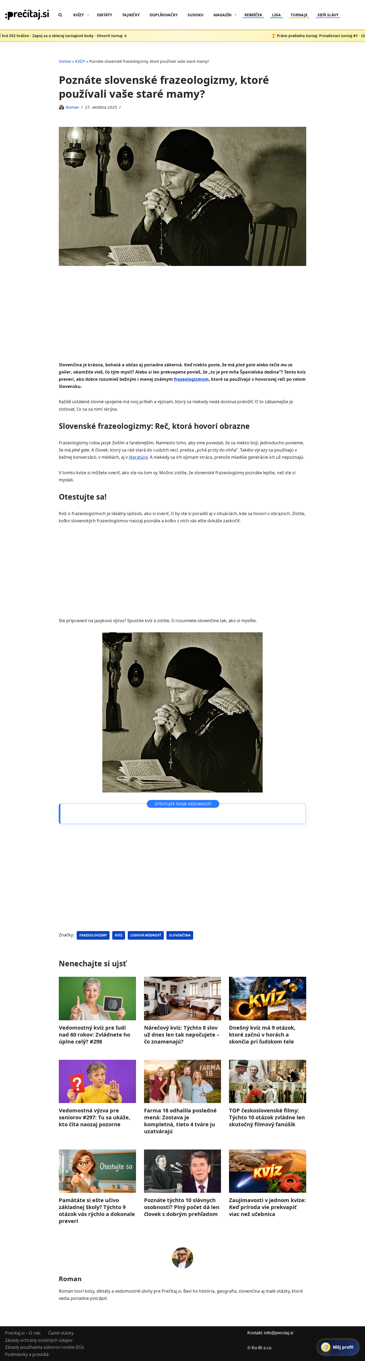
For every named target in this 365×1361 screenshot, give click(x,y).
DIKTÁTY (104, 14)
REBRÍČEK (253, 14)
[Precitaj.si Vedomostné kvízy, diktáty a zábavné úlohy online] (27, 15)
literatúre (138, 457)
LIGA (276, 14)
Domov (65, 61)
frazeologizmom (191, 379)
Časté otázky (61, 1333)
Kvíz (118, 935)
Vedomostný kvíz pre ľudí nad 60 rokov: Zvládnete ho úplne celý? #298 (94, 1034)
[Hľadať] (60, 15)
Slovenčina (180, 935)
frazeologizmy (93, 935)
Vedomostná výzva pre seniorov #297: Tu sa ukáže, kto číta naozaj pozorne (94, 1117)
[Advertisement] (182, 321)
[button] (88, 15)
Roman (72, 107)
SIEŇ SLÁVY (328, 14)
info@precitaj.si (278, 1333)
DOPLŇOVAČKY (164, 14)
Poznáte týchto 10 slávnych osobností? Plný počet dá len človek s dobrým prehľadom (181, 1207)
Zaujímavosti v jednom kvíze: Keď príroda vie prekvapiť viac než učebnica (267, 1207)
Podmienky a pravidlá (27, 1354)
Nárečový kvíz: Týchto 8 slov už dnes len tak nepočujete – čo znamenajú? (181, 1034)
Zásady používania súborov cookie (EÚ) (44, 1347)
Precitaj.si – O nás (23, 1333)
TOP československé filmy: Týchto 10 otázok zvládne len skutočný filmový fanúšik (267, 1117)
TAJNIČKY (131, 14)
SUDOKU (196, 14)
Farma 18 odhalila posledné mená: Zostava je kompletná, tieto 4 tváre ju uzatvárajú (180, 1121)
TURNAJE (299, 14)
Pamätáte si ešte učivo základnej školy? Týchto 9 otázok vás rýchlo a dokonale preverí (97, 1211)
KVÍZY (80, 61)
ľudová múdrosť (145, 935)
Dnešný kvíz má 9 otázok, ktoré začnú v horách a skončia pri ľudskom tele (262, 1034)
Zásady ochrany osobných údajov (38, 1340)
